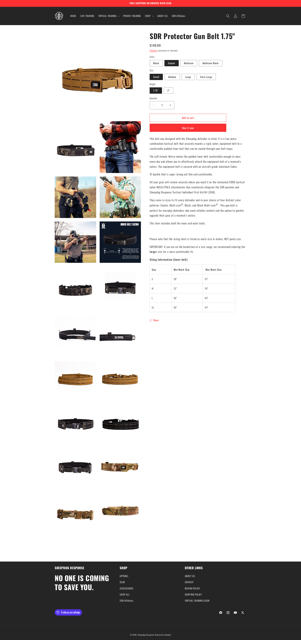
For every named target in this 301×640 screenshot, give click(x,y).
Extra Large (206, 77)
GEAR (122, 582)
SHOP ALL (125, 594)
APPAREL (124, 576)
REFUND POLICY (192, 588)
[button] (108, 16)
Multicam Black (211, 63)
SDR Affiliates (126, 600)
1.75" (155, 90)
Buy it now (188, 128)
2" (168, 90)
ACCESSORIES (126, 588)
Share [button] (156, 320)
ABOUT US (190, 576)
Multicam (189, 63)
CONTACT (189, 582)
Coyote (171, 63)
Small (156, 77)
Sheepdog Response (146, 634)
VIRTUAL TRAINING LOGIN (197, 600)
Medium (172, 77)
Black (156, 63)
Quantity (153, 98)
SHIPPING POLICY (193, 594)
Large (188, 77)
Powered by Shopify (163, 634)
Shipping (153, 50)
